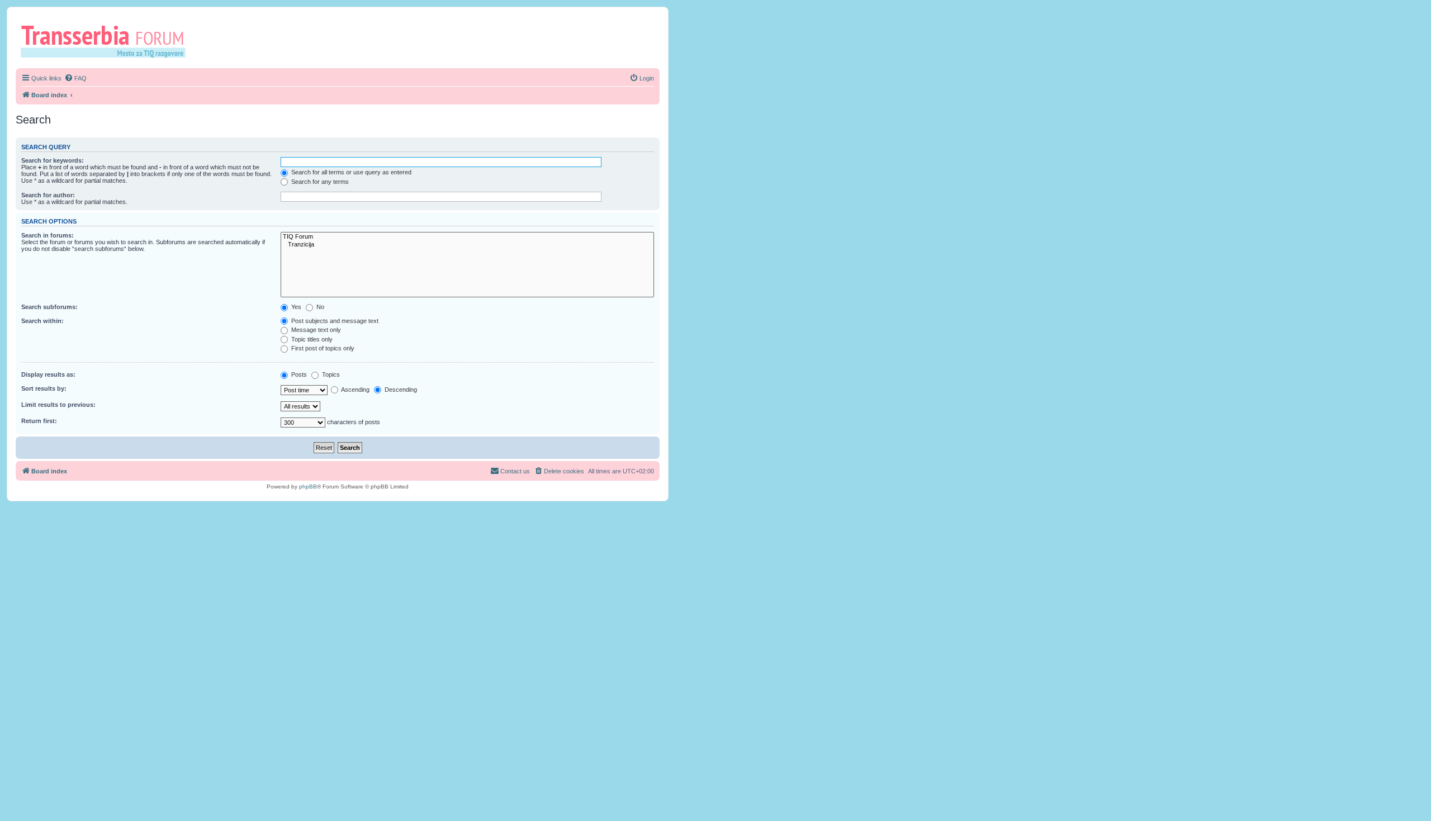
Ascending (354, 389)
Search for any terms (319, 181)
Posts (298, 374)
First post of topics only (322, 348)
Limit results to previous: (58, 404)
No (319, 306)
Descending (400, 389)
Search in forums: (47, 235)
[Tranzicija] (467, 245)
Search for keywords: (52, 160)
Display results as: (48, 374)
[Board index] (107, 40)
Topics (330, 374)
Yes (295, 306)
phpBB (308, 486)
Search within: (42, 320)
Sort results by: (44, 388)
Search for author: (48, 195)
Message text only (315, 329)
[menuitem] (75, 78)
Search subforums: (49, 306)
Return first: (39, 420)
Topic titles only (311, 339)
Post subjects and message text (334, 320)
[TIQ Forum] (467, 237)
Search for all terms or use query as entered (350, 172)
